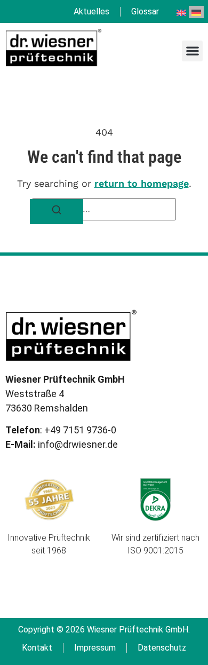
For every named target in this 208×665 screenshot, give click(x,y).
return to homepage (141, 183)
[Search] (56, 211)
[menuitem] (181, 12)
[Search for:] (104, 209)
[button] (192, 51)
